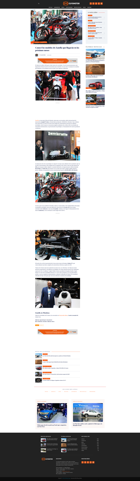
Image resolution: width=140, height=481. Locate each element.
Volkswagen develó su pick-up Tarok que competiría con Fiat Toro (51, 425)
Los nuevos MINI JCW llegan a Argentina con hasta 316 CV (54, 380)
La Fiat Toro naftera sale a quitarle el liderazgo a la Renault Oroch (87, 424)
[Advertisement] (57, 111)
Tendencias (43, 42)
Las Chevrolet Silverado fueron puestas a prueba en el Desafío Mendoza (57, 355)
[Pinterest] (66, 55)
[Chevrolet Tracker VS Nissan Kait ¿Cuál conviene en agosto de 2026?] (38, 374)
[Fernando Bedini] (36, 55)
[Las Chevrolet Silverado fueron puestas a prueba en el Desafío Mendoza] (38, 355)
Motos (37, 42)
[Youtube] (101, 3)
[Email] (74, 55)
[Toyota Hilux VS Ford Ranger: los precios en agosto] (43, 450)
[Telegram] (76, 55)
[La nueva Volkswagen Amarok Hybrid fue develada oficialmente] (38, 362)
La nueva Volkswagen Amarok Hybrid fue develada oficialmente (55, 362)
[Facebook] (91, 3)
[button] (38, 3)
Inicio (36, 44)
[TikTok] (96, 3)
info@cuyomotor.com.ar (66, 471)
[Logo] (71, 4)
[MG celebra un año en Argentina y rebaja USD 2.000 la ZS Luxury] (38, 368)
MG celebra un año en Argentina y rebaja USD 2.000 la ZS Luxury (55, 368)
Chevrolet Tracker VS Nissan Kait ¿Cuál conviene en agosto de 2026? (56, 374)
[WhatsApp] (69, 55)
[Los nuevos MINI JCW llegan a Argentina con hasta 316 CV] (38, 380)
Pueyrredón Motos (63, 315)
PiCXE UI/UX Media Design (66, 478)
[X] (99, 3)
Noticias (45, 354)
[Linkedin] (71, 55)
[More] (79, 55)
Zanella (37, 120)
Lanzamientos (46, 378)
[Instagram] (93, 3)
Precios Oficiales (47, 366)
